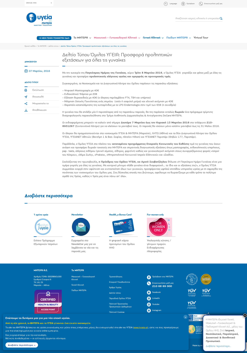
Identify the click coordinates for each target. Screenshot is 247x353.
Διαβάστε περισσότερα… (218, 346)
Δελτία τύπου (53, 46)
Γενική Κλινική (151, 37)
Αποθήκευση (39, 110)
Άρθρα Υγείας (115, 288)
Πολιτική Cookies (117, 312)
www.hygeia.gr (141, 327)
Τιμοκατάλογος (115, 277)
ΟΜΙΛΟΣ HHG (31, 3)
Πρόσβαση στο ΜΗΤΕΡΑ (162, 277)
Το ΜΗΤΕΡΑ (80, 37)
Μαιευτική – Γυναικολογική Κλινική (115, 37)
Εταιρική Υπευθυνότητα (119, 282)
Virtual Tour (201, 37)
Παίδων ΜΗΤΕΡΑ (177, 37)
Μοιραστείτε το (40, 103)
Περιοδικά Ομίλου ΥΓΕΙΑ (120, 298)
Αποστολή (38, 97)
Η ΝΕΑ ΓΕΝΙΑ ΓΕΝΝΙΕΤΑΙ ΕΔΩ (54, 38)
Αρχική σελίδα (30, 46)
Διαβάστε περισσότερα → (21, 345)
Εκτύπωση (38, 90)
